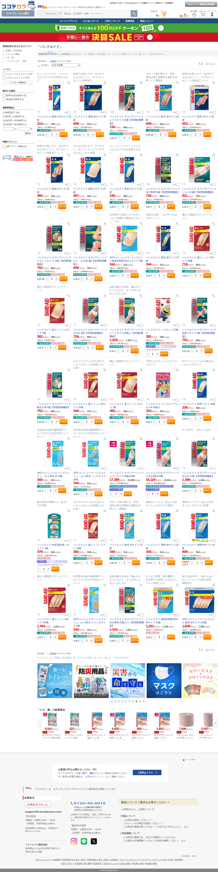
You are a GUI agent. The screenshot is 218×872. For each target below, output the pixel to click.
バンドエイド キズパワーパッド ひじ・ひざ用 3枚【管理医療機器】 (90, 260)
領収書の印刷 (137, 863)
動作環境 (179, 860)
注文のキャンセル (111, 863)
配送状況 (97, 863)
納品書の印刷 (151, 863)
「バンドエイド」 (13, 61)
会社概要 (56, 860)
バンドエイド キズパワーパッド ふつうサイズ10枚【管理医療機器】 (126, 120)
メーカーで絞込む (18, 82)
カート (63, 134)
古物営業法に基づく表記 (97, 860)
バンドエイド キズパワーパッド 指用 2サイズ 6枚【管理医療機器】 (199, 333)
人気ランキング (112, 21)
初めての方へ (118, 3)
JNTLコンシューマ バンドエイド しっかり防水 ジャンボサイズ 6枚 (89, 622)
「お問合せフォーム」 (94, 776)
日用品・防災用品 (13, 50)
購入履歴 (88, 863)
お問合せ (158, 3)
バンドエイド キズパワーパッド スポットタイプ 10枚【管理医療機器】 (54, 260)
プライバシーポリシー (129, 860)
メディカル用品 (12, 54)
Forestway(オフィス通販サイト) (139, 3)
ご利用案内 (168, 3)
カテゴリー (77, 54)
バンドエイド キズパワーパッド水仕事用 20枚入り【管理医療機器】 (126, 622)
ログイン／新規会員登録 (201, 4)
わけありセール (91, 21)
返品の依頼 (125, 863)
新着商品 (130, 21)
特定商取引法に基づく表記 (73, 860)
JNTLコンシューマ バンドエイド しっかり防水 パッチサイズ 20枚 (89, 476)
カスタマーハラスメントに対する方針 (157, 860)
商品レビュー (147, 21)
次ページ (210, 63)
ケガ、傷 (9, 57)
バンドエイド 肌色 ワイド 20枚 (198, 404)
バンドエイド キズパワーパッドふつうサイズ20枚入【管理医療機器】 (126, 333)
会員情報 (78, 863)
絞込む (28, 133)
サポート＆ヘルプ (43, 860)
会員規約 (114, 860)
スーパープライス (69, 21)
